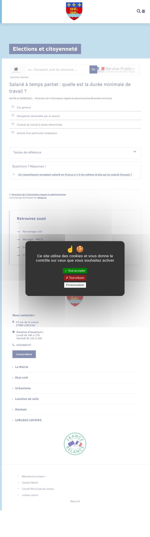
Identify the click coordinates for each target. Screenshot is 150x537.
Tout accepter (76, 270)
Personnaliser (75, 285)
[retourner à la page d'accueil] (74, 11)
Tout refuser (76, 277)
